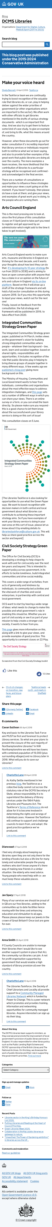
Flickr (8, 1104)
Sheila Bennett (9, 90)
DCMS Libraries (17, 21)
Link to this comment (11, 768)
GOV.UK (6, 1177)
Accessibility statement (15, 1181)
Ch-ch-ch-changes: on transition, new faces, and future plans (14, 691)
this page (37, 392)
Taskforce (33, 90)
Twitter (8, 1101)
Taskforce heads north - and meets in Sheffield (37, 690)
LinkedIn (9, 713)
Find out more (34, 1055)
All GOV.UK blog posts (35, 1173)
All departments (22, 1177)
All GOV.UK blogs (11, 1173)
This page (7, 629)
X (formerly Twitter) (14, 709)
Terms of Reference (30, 807)
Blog (5, 16)
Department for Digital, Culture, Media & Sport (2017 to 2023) (30, 28)
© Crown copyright (26, 1220)
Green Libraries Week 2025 (17, 1128)
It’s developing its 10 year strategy (26, 267)
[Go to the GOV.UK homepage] (13, 4)
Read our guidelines (11, 1153)
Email (31, 713)
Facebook (33, 709)
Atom (31, 1087)
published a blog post (13, 369)
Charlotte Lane (15, 775)
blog (18, 783)
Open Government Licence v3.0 (19, 1194)
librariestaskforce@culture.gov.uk (21, 531)
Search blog (9, 38)
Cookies (34, 1181)
